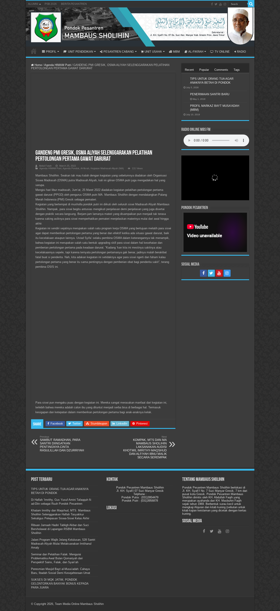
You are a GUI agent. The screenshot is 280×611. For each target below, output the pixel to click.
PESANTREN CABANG (118, 51)
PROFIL (51, 51)
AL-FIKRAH (195, 51)
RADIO (241, 51)
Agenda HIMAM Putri (57, 65)
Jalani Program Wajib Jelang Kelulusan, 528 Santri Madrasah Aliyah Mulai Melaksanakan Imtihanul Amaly (63, 543)
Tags (237, 69)
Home (38, 65)
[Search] (251, 4)
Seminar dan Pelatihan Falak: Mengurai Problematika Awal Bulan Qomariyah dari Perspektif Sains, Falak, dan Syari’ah (57, 558)
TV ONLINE (222, 51)
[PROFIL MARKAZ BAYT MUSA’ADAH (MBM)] (186, 106)
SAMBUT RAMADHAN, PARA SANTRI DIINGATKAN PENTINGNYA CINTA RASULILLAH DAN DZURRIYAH (62, 443)
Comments (221, 69)
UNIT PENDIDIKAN (80, 51)
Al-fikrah (84, 168)
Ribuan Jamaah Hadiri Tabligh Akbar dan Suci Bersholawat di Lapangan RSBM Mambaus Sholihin (60, 529)
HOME (33, 51)
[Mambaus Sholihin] (140, 27)
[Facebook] (212, 4)
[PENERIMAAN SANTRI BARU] (186, 94)
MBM (176, 51)
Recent (189, 69)
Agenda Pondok (71, 168)
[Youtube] (220, 4)
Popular (204, 69)
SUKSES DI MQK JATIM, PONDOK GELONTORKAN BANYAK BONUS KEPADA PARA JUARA (59, 583)
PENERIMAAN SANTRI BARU (209, 94)
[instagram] (225, 4)
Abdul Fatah (45, 165)
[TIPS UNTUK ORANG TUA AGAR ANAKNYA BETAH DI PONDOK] (186, 79)
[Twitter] (216, 4)
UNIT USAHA (153, 51)
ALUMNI (33, 3)
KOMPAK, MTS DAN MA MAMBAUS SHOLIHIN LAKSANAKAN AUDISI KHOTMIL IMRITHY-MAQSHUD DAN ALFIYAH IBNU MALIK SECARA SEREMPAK (145, 447)
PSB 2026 (51, 3)
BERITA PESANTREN (74, 3)
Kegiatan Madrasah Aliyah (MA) (107, 168)
